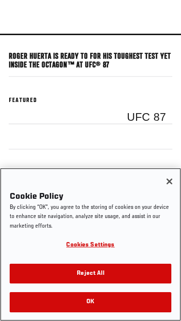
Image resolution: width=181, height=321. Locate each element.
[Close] (169, 181)
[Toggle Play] (20, 41)
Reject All (90, 273)
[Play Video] (90, 34)
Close (163, 52)
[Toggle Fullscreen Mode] (161, 41)
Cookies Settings (90, 245)
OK (90, 302)
